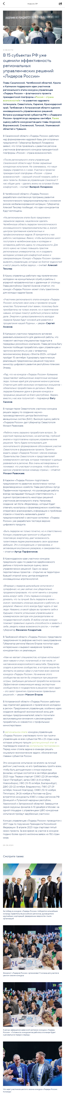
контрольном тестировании (44, 745)
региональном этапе (16, 731)
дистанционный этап (43, 742)
